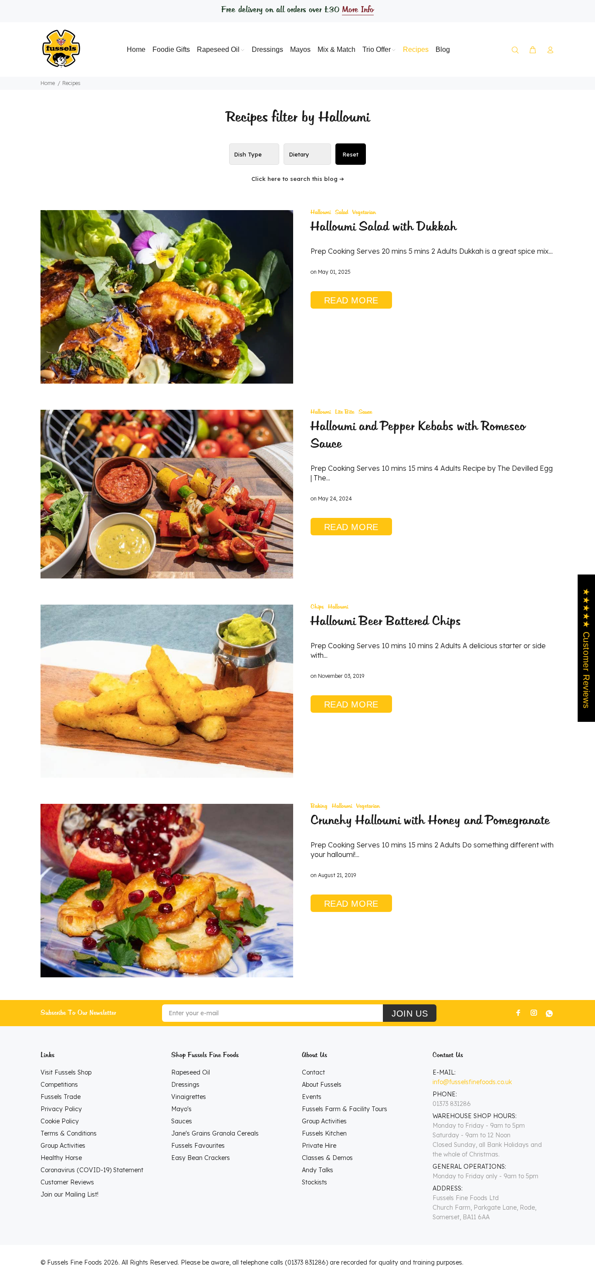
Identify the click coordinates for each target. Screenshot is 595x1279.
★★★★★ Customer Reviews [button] (586, 648)
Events (311, 1097)
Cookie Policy (60, 1121)
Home (48, 83)
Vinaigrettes (188, 1097)
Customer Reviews (67, 1182)
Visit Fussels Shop (66, 1072)
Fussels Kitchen (324, 1133)
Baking (319, 806)
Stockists (314, 1182)
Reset (350, 154)
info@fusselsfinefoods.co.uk (472, 1082)
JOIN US (410, 1013)
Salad (341, 212)
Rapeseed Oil (190, 1072)
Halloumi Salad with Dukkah (383, 227)
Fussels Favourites (198, 1146)
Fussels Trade (61, 1097)
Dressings (185, 1085)
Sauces (181, 1121)
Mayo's (181, 1109)
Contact (313, 1072)
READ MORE (351, 300)
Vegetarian (364, 212)
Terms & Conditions (69, 1133)
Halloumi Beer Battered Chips (386, 622)
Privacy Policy (61, 1109)
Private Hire (319, 1146)
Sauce (365, 412)
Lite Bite (344, 412)
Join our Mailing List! (69, 1194)
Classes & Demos (327, 1158)
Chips (317, 607)
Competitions (59, 1085)
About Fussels (321, 1085)
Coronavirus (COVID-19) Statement (92, 1170)
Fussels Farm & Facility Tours (344, 1109)
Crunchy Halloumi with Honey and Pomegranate (430, 821)
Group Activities (63, 1146)
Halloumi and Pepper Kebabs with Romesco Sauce (418, 435)
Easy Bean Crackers (200, 1158)
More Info (357, 10)
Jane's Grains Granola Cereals (215, 1133)
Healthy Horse (61, 1158)
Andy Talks (317, 1170)
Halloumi (321, 212)
